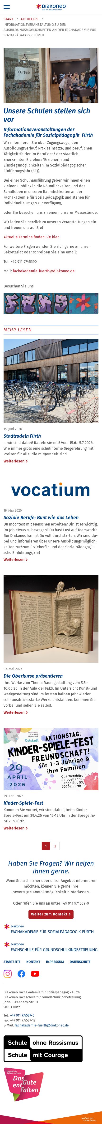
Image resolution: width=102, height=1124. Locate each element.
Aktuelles (29, 19)
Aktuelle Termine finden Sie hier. (32, 237)
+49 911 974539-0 (22, 1015)
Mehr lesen (18, 330)
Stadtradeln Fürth (22, 436)
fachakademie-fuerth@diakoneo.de (44, 271)
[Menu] (6, 7)
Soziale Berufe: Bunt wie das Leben (41, 517)
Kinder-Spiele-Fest (23, 803)
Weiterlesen (14, 461)
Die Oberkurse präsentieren (33, 676)
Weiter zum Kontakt (49, 914)
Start (8, 19)
